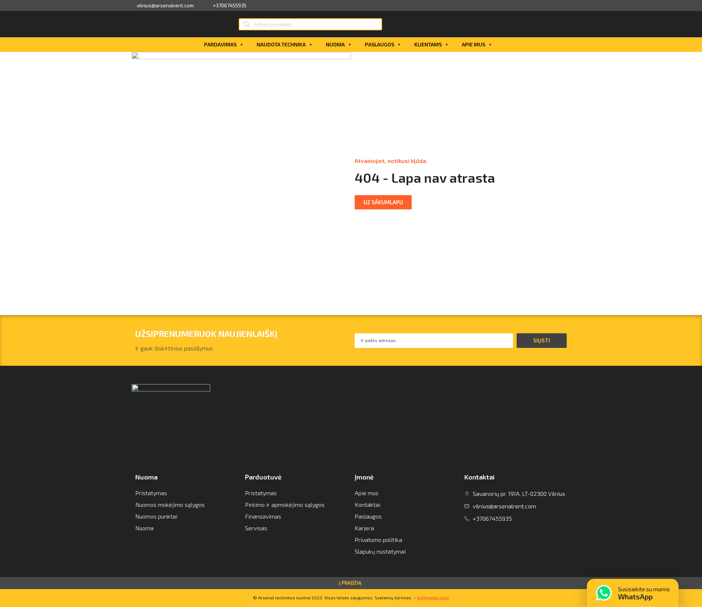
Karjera (364, 527)
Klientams (428, 44)
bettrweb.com (433, 597)
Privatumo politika (378, 539)
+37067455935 (229, 5)
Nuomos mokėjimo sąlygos (170, 504)
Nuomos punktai (156, 516)
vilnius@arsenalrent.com (165, 5)
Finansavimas (263, 516)
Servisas (256, 527)
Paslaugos (379, 44)
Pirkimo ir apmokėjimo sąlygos (285, 504)
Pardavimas (220, 44)
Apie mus (473, 44)
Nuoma (335, 44)
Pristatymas (151, 492)
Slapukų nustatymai (380, 551)
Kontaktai (367, 504)
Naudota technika (281, 44)
